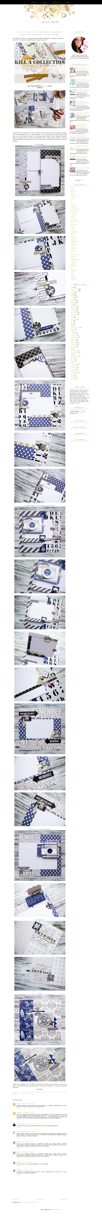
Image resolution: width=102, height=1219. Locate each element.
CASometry (73, 204)
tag (71, 268)
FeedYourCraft (74, 219)
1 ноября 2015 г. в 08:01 (27, 1162)
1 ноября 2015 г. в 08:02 (27, 1170)
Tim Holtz (73, 271)
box (72, 201)
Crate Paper (73, 216)
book (72, 199)
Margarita (19, 1141)
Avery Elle (73, 194)
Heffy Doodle (74, 224)
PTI (71, 253)
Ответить (19, 1108)
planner (72, 246)
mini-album (73, 236)
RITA (46, 86)
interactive (73, 228)
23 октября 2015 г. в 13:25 (33, 1131)
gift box (72, 223)
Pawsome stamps (75, 241)
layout (72, 229)
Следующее (16, 1199)
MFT (72, 234)
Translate (80, 413)
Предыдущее (64, 1199)
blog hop (73, 198)
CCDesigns (73, 206)
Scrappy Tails (74, 256)
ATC (72, 193)
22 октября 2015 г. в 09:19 (28, 1103)
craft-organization (74, 211)
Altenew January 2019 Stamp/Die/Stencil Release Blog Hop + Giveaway (82, 126)
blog (45, 2)
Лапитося (19, 1103)
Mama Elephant (74, 233)
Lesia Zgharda (74, 231)
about (34, 2)
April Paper (73, 191)
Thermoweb (73, 269)
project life (73, 251)
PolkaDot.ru (73, 249)
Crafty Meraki (74, 214)
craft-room (73, 213)
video (72, 274)
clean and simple (74, 208)
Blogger (82, 180)
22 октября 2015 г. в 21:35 (28, 1112)
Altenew (72, 189)
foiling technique (74, 221)
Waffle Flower (74, 278)
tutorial (72, 273)
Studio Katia (73, 264)
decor (72, 218)
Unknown (19, 1112)
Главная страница (39, 1199)
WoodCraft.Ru (74, 279)
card (72, 203)
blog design (73, 196)
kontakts (56, 2)
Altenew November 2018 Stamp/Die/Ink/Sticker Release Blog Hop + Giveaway (82, 103)
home (68, 2)
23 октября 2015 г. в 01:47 (32, 1123)
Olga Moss (51, 22)
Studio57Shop (74, 266)
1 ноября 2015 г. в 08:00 (27, 1141)
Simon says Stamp (75, 259)
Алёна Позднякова (21, 1131)
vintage (72, 276)
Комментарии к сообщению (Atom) (29, 1202)
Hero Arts (73, 226)
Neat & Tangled (74, 238)
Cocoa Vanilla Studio (75, 209)
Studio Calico (74, 263)
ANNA (42, 86)
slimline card (73, 261)
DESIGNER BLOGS (56, 1209)
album (72, 188)
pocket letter (73, 248)
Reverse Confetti (74, 254)
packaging (73, 239)
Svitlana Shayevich (21, 1123)
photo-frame (73, 243)
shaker (72, 258)
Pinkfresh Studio (74, 244)
